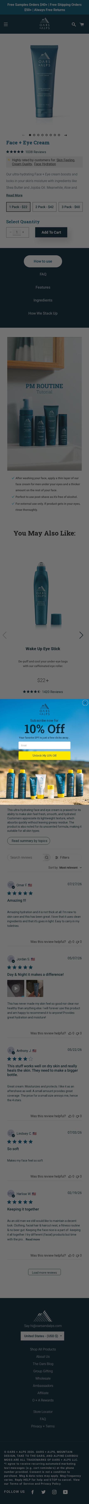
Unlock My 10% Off (44, 756)
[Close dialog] (85, 703)
